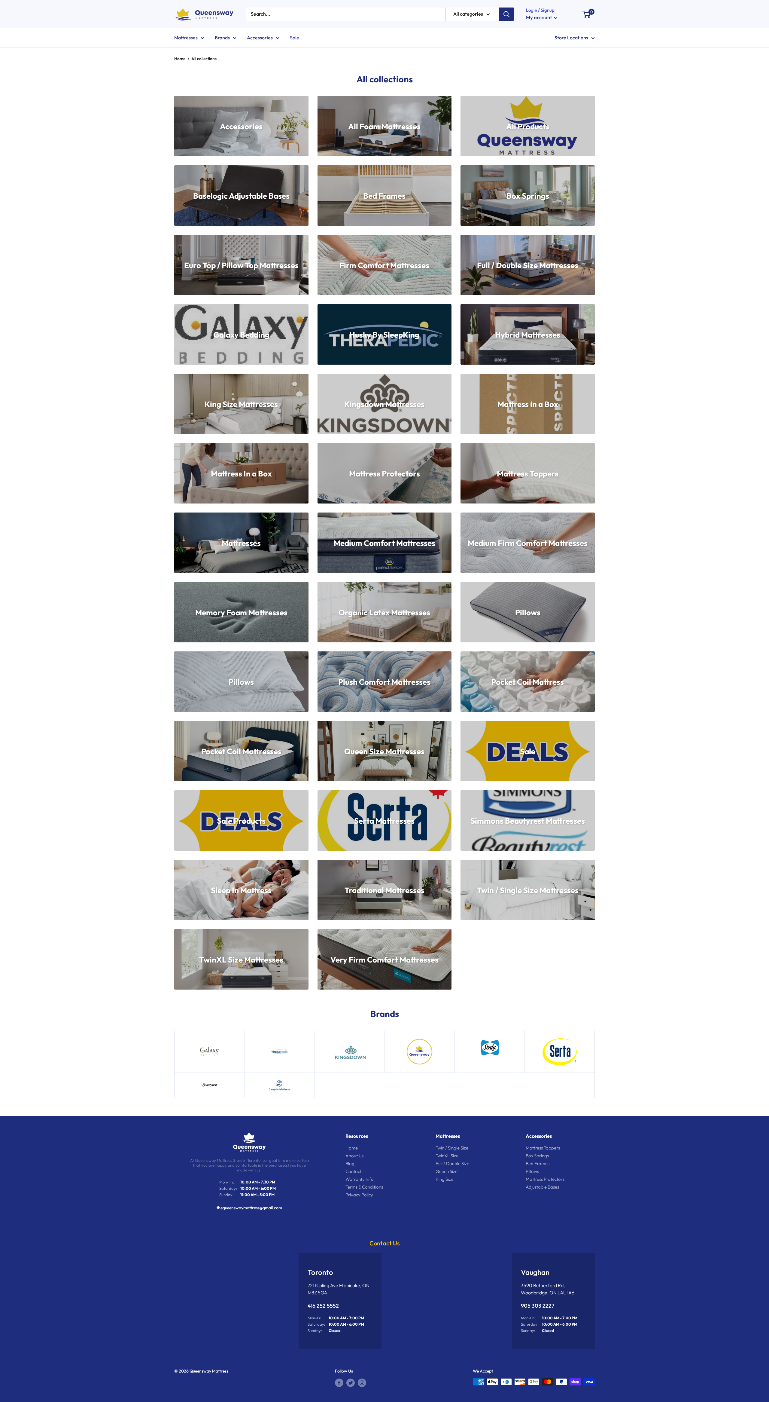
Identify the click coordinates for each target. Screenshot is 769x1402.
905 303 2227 (537, 1305)
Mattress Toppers (543, 1148)
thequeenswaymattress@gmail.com (249, 1208)
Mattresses (186, 38)
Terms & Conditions (364, 1187)
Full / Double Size (452, 1163)
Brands (222, 38)
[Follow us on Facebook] (339, 1382)
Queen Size (446, 1171)
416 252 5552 (323, 1305)
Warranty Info (359, 1179)
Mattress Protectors (545, 1179)
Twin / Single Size (452, 1148)
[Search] (506, 14)
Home (179, 58)
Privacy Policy (359, 1195)
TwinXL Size (447, 1156)
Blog (349, 1163)
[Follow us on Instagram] (362, 1382)
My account (539, 17)
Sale (294, 38)
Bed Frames (537, 1163)
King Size (444, 1179)
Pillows (532, 1171)
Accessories (260, 38)
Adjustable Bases (542, 1187)
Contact (353, 1171)
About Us (354, 1156)
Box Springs (537, 1156)
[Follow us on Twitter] (350, 1382)
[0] (586, 14)
